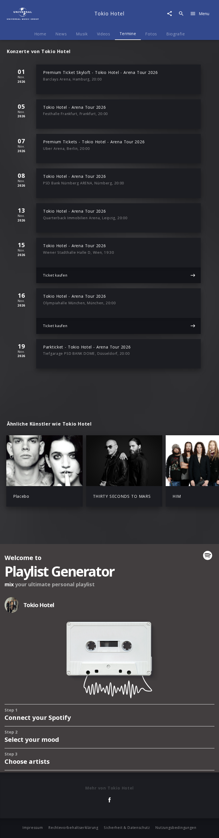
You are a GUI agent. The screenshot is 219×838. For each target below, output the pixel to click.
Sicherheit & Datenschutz (127, 827)
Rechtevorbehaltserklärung (73, 827)
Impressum (33, 827)
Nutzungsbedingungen (175, 827)
